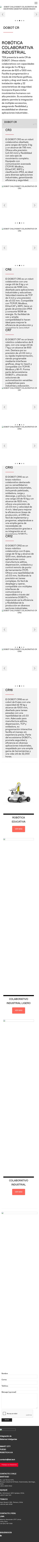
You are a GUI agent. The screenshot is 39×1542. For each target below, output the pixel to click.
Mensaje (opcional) (9, 1392)
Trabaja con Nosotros (9, 1465)
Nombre (5, 1374)
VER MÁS (18, 829)
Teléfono (5, 1386)
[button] (15, 20)
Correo (4, 1380)
